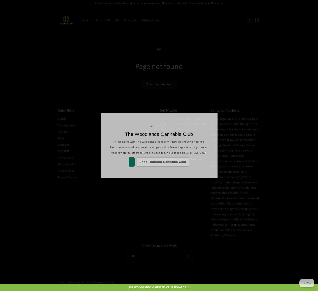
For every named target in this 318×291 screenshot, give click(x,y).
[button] (159, 287)
